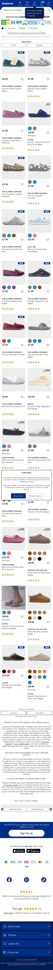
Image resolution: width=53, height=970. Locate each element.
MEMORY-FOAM (15, 809)
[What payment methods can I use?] (26, 864)
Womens (11, 28)
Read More (26, 42)
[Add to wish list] (21, 79)
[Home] (2, 28)
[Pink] (35, 235)
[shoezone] (7, 4)
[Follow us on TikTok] (43, 879)
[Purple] (14, 287)
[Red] (9, 671)
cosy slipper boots (21, 744)
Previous (2, 809)
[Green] (39, 671)
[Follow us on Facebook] (9, 879)
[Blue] (35, 182)
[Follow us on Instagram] (26, 879)
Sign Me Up (26, 833)
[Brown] (14, 235)
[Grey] (35, 128)
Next (51, 809)
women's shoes (12, 785)
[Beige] (35, 559)
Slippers (23, 28)
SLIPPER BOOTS (38, 809)
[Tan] (35, 553)
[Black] (39, 559)
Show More (40, 713)
